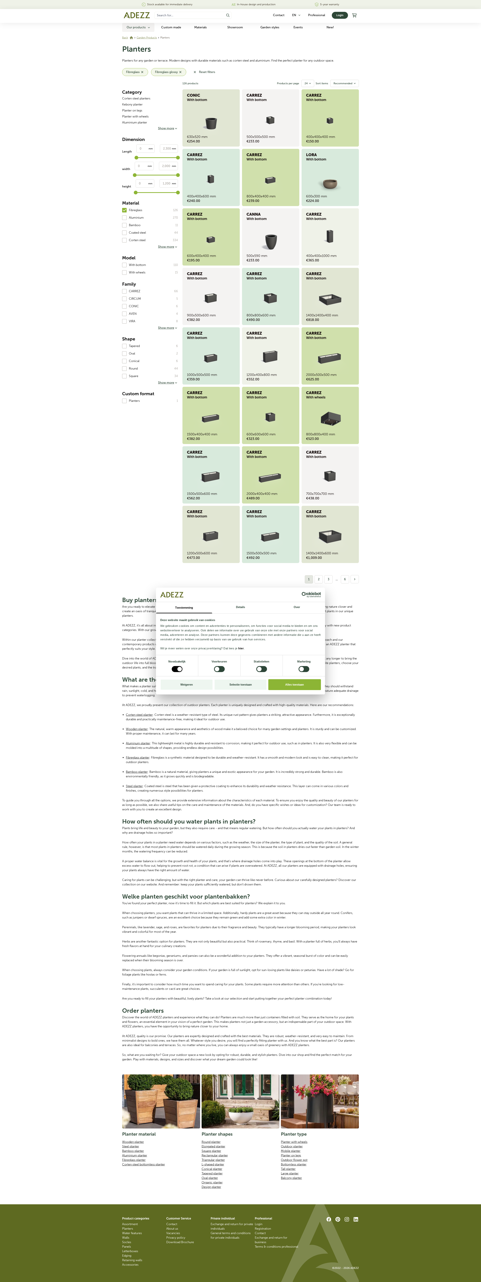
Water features (132, 1233)
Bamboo (135, 225)
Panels (126, 1246)
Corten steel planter (139, 715)
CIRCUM (135, 298)
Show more (166, 128)
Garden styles (269, 27)
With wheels (137, 272)
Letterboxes (130, 1251)
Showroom (235, 27)
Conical (134, 361)
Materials (200, 27)
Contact (171, 1224)
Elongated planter (213, 1146)
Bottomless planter (293, 1164)
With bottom (137, 265)
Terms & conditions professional (276, 1246)
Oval (132, 353)
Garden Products (147, 37)
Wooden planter (137, 729)
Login (339, 15)
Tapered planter (212, 1173)
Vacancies (173, 1233)
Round (133, 368)
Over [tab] (297, 607)
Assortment (130, 1224)
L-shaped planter (213, 1164)
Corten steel (137, 240)
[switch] (219, 669)
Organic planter (212, 1182)
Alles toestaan (294, 684)
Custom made (171, 27)
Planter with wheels (135, 116)
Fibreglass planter (137, 757)
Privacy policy (175, 1237)
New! (330, 27)
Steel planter (134, 786)
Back (125, 37)
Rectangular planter (215, 1155)
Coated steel (137, 232)
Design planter (211, 1187)
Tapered (134, 346)
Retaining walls (132, 1260)
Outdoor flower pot (294, 1160)
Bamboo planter (137, 772)
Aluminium (136, 217)
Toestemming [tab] (184, 607)
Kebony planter (132, 104)
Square (133, 376)
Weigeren (186, 684)
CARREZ (134, 291)
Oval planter (210, 1178)
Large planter (290, 1173)
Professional (316, 15)
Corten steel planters (136, 98)
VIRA (132, 321)
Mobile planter (290, 1151)
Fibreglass (135, 210)
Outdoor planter (292, 1146)
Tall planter (288, 1169)
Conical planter (212, 1169)
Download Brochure (180, 1242)
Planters (134, 401)
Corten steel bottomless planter (143, 1164)
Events (298, 27)
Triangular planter (213, 1160)
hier (241, 648)
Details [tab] (240, 607)
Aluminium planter (134, 122)
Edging (126, 1255)
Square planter (211, 1151)
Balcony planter (291, 1178)
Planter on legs (132, 110)
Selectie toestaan (240, 684)
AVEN (133, 313)
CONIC (134, 306)
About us (172, 1228)
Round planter (211, 1142)
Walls (125, 1237)
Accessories (130, 1264)
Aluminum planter (138, 743)
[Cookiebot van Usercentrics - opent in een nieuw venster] (304, 595)
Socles (126, 1242)
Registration (263, 1228)
